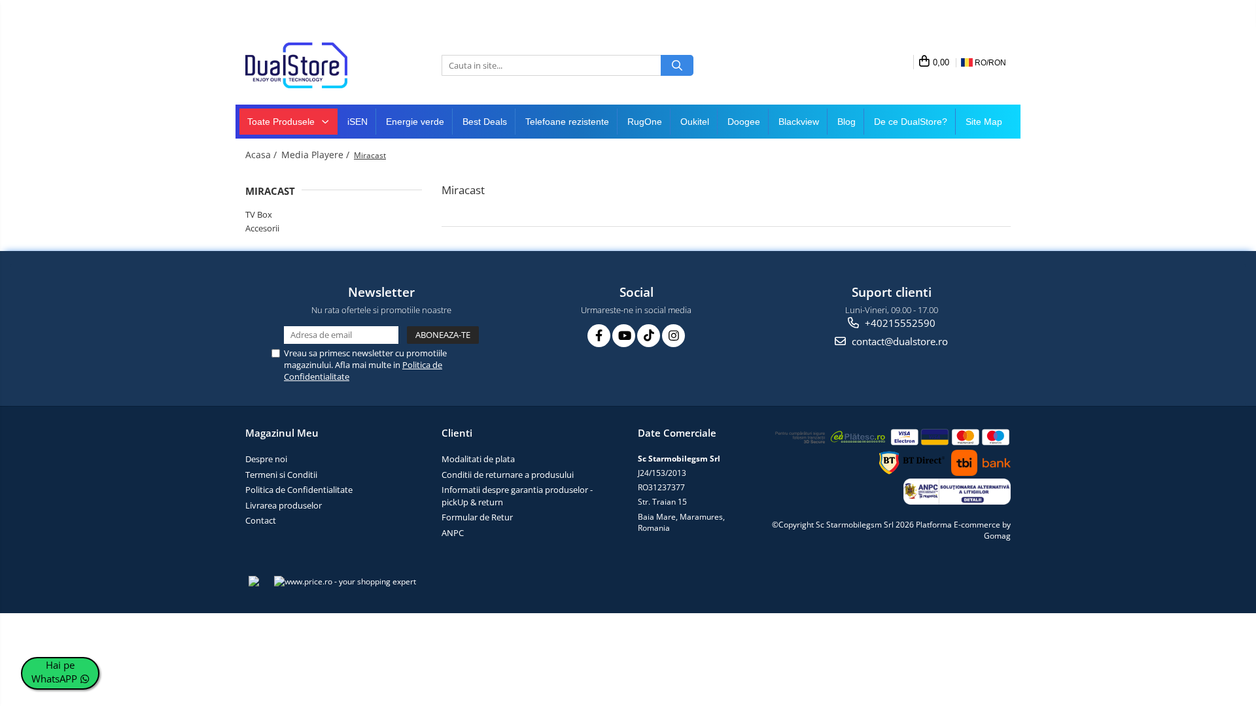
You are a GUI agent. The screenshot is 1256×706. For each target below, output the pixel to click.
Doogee (743, 121)
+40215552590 (898, 322)
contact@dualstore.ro (898, 341)
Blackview (798, 121)
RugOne (644, 121)
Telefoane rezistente (567, 121)
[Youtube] (623, 335)
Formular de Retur (477, 517)
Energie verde (415, 121)
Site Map (984, 121)
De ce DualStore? (910, 121)
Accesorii (262, 228)
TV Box (258, 214)
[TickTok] (648, 335)
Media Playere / (316, 154)
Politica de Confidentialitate (299, 490)
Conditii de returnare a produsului (508, 474)
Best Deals (484, 121)
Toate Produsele (282, 121)
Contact (260, 520)
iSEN (357, 121)
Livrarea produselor (283, 505)
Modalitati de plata (478, 459)
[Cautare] (677, 65)
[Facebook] (598, 335)
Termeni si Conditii (281, 474)
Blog (846, 121)
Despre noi (266, 459)
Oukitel (694, 121)
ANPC (453, 533)
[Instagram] (673, 335)
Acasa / (262, 154)
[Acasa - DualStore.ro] (310, 65)
